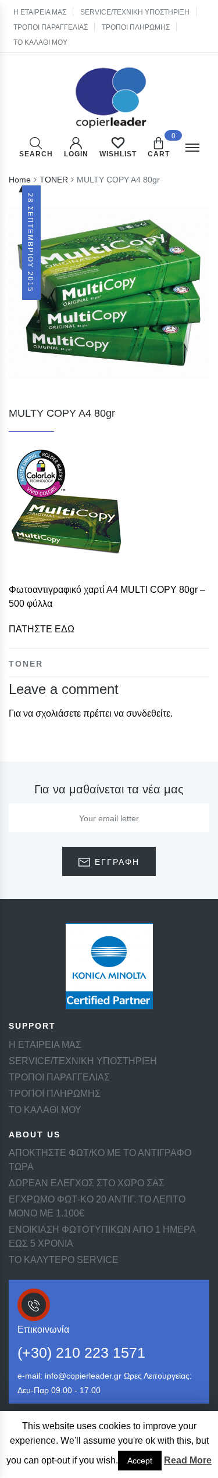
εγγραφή (115, 862)
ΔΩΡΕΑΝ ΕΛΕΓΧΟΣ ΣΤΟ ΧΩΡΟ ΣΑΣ (87, 1183)
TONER (26, 663)
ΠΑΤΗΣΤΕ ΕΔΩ (41, 629)
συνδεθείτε (148, 713)
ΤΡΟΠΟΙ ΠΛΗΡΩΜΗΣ (136, 27)
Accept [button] (139, 1460)
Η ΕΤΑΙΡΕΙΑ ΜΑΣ (39, 12)
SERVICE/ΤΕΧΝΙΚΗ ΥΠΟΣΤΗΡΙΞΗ (135, 12)
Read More (188, 1460)
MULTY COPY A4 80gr (62, 413)
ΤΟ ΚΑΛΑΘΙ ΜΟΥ (40, 42)
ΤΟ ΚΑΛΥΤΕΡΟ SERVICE (64, 1260)
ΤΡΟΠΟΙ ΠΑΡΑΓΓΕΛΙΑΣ (50, 27)
